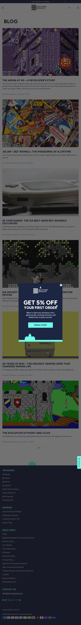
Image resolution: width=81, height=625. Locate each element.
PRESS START (40, 325)
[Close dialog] (61, 285)
